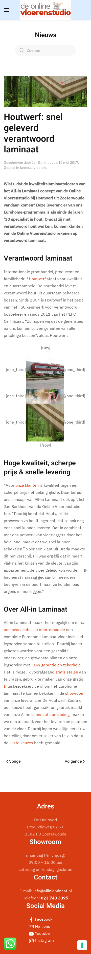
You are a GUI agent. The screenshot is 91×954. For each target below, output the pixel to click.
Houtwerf (37, 278)
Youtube (42, 933)
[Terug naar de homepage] (45, 10)
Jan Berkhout (42, 162)
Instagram (44, 940)
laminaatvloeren (33, 167)
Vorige (15, 761)
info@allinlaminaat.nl (52, 890)
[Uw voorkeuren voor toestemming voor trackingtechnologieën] (82, 945)
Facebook (43, 919)
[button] (6, 10)
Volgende (73, 761)
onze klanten (27, 485)
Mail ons (42, 926)
